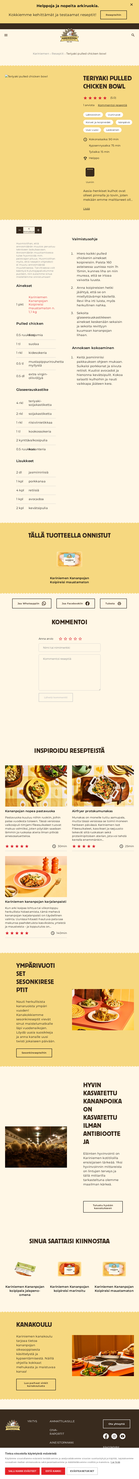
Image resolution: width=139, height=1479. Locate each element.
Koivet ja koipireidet (98, 122)
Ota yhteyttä (116, 1423)
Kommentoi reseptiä (112, 105)
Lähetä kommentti (55, 697)
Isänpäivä (124, 122)
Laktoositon (93, 114)
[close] (132, 5)
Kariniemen (41, 53)
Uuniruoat (114, 114)
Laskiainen (112, 129)
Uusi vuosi (92, 129)
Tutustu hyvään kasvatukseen (103, 1207)
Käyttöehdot (111, 1447)
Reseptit (58, 53)
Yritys (32, 1421)
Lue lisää (115, 1462)
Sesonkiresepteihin (34, 1052)
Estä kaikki (53, 1471)
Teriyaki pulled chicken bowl (86, 53)
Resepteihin (113, 14)
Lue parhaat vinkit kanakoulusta (36, 1384)
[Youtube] (122, 1436)
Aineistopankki (62, 1442)
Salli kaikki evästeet (22, 1471)
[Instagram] (114, 1436)
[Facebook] (106, 1436)
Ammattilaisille (62, 1421)
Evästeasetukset (82, 1471)
